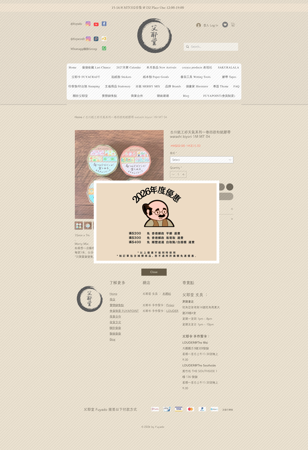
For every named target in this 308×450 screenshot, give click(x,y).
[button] (154, 272)
